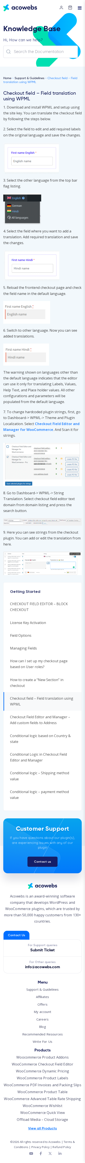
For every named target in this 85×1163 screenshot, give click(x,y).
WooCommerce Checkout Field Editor (42, 1064)
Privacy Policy (40, 1147)
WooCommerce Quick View (42, 1112)
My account (42, 1011)
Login (62, 8)
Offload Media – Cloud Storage (42, 1119)
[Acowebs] (20, 8)
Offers (42, 1004)
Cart (71, 9)
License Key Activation (28, 622)
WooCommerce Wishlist (42, 1105)
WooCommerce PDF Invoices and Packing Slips (42, 1085)
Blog (42, 1026)
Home (7, 78)
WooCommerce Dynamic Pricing (42, 1071)
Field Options (20, 635)
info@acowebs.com (42, 967)
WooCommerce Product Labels (42, 1078)
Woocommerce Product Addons (42, 1057)
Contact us (42, 862)
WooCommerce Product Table (42, 1091)
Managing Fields (23, 648)
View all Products (42, 1128)
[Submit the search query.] (8, 52)
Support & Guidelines (29, 78)
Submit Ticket (42, 950)
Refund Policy (62, 1147)
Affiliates (42, 997)
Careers (42, 1019)
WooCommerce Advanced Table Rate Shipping (42, 1098)
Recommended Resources (42, 1034)
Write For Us (42, 1041)
